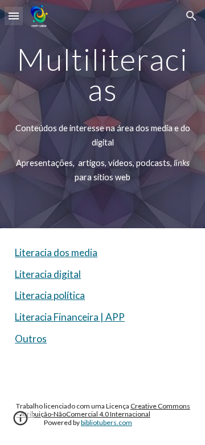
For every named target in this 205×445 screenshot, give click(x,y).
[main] (102, 114)
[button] (13, 15)
